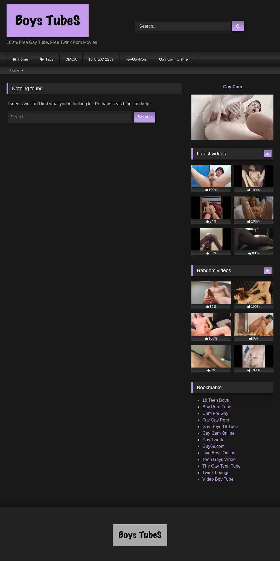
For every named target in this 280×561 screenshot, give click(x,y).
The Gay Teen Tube (221, 466)
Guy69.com (213, 446)
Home (23, 59)
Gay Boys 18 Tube (220, 426)
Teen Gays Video (219, 459)
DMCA (71, 59)
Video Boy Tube (218, 479)
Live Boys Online (218, 453)
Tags (49, 59)
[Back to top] (263, 544)
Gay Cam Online (173, 59)
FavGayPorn (136, 59)
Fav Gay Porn (215, 420)
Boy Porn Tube (216, 407)
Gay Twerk (212, 439)
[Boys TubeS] (62, 21)
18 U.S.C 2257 (101, 59)
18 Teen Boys (215, 400)
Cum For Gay (215, 413)
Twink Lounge (216, 472)
